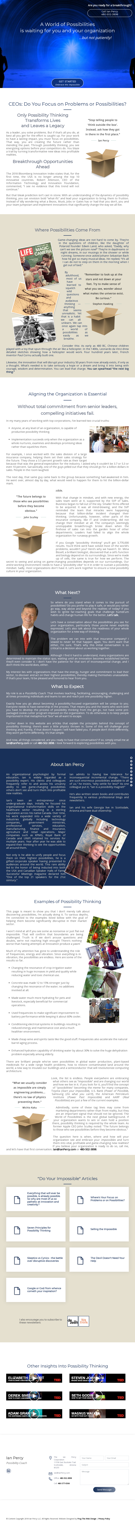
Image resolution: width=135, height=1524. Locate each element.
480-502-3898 (46, 743)
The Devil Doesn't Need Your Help (108, 1259)
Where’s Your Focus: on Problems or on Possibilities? (108, 1199)
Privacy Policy (104, 1518)
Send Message (104, 1489)
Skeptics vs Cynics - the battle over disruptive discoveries (45, 1259)
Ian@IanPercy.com (17, 743)
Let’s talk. (113, 615)
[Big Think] (84, 1321)
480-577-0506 (64, 1483)
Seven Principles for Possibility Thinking (39, 1229)
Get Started (67, 83)
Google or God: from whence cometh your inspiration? (44, 1290)
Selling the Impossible (104, 1229)
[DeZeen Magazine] (73, 1321)
